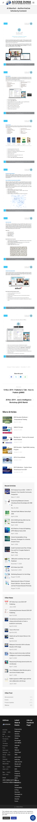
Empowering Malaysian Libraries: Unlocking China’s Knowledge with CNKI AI (21, 503)
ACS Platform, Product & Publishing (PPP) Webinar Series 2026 (20, 530)
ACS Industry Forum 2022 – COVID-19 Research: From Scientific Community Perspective (21, 492)
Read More (6, 818)
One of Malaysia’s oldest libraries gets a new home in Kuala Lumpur (20, 671)
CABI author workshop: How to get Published (20, 560)
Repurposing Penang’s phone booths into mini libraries (20, 663)
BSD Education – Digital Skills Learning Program (24, 448)
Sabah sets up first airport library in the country (19, 637)
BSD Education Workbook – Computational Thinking (21, 418)
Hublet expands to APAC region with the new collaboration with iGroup (20, 680)
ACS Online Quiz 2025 (17, 567)
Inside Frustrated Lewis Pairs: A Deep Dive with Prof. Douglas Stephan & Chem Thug (21, 550)
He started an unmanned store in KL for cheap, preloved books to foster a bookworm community (20, 621)
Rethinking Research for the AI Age (20, 574)
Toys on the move (14, 629)
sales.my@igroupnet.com (9, 780)
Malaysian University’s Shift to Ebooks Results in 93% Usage (19, 646)
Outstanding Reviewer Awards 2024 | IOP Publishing (20, 611)
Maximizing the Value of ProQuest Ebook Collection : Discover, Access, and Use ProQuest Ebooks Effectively (21, 583)
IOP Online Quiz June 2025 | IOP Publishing (18, 603)
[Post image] (7, 420)
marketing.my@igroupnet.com (11, 782)
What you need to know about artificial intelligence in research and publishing (19, 654)
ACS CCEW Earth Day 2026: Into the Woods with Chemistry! (20, 521)
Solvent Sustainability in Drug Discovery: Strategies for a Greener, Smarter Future (20, 539)
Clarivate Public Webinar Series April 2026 (21, 512)
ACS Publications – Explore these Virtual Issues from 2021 (23, 468)
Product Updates (16, 367)
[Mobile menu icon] (33, 3)
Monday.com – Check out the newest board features (24, 438)
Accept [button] (14, 818)
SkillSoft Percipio (18, 427)
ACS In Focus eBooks (19, 457)
